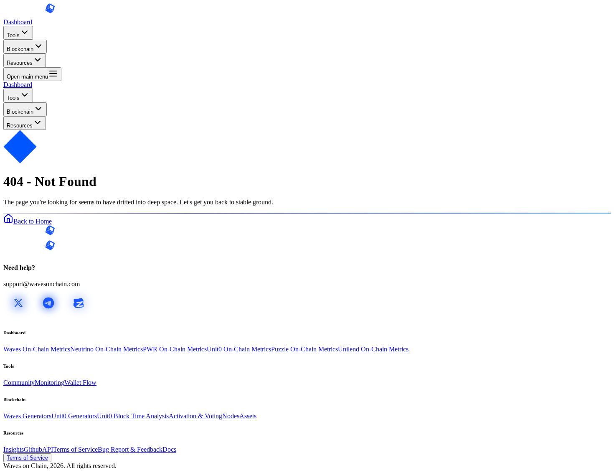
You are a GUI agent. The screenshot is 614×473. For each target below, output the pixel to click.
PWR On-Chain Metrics (175, 349)
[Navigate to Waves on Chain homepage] (29, 14)
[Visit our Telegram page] (48, 315)
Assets (247, 416)
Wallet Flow (80, 382)
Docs (169, 449)
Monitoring (49, 382)
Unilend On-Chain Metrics (373, 349)
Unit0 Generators (74, 416)
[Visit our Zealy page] (78, 315)
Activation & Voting (195, 416)
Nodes (230, 416)
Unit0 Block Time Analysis (133, 416)
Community (19, 382)
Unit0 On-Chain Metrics (239, 349)
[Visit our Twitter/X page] (18, 315)
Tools (13, 35)
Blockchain (20, 49)
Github (33, 449)
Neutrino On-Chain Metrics (106, 349)
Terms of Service (75, 449)
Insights (13, 449)
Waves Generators (27, 416)
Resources (20, 63)
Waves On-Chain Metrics (36, 349)
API (47, 449)
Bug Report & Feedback (130, 449)
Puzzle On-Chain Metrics (304, 349)
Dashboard (17, 21)
